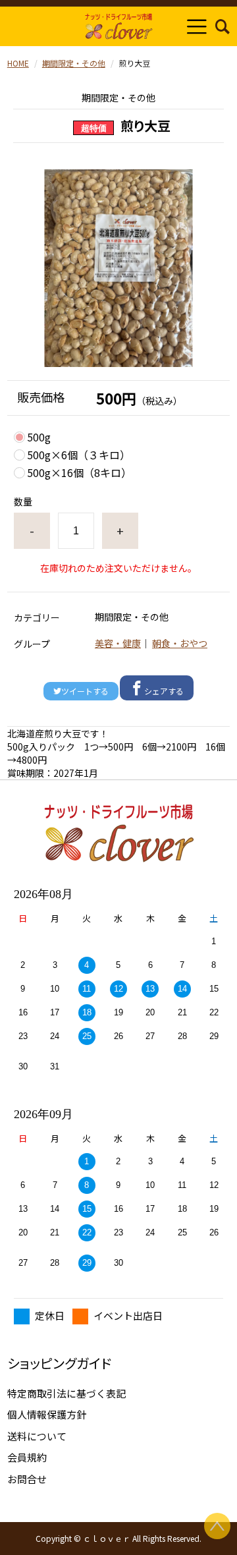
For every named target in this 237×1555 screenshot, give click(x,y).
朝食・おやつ (179, 643)
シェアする (164, 690)
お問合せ (27, 1479)
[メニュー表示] (197, 26)
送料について (36, 1436)
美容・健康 (118, 643)
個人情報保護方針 (46, 1414)
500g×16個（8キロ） (79, 472)
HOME (18, 63)
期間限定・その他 (73, 63)
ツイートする (85, 690)
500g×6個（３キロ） (78, 454)
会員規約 (27, 1457)
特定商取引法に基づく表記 (66, 1393)
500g (39, 437)
